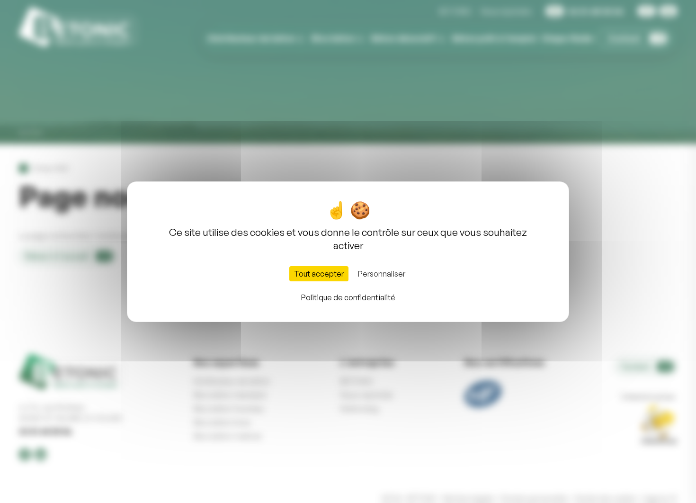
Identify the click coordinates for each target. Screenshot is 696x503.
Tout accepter (319, 273)
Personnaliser (381, 273)
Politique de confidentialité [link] (348, 297)
